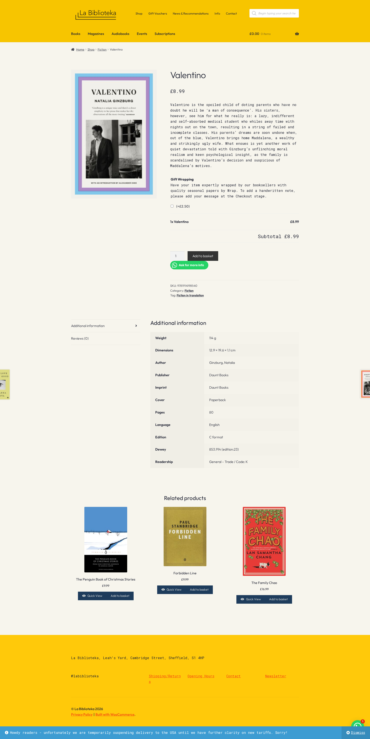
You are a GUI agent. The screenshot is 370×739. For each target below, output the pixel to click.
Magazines (96, 33)
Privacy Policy (81, 714)
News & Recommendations (191, 13)
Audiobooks (120, 33)
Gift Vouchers (157, 13)
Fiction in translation (190, 295)
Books (75, 33)
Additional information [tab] (88, 326)
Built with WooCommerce (114, 714)
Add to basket (202, 256)
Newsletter (275, 676)
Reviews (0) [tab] (80, 338)
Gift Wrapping (182, 179)
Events (142, 33)
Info (217, 13)
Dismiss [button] (358, 732)
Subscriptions (165, 33)
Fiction (102, 49)
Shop (139, 13)
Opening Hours (201, 676)
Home (80, 49)
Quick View (94, 596)
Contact (231, 13)
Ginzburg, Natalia (222, 362)
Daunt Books (218, 375)
